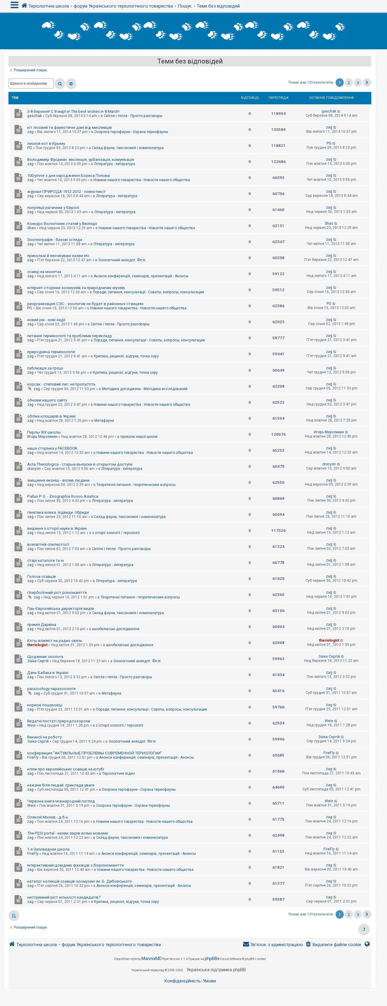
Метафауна (104, 420)
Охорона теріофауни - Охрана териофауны (131, 132)
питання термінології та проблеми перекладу (69, 336)
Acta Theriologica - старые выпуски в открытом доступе (79, 464)
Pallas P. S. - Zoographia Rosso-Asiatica (62, 496)
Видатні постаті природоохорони (58, 721)
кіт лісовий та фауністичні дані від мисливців (69, 127)
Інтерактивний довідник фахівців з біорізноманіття (75, 865)
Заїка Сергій (38, 661)
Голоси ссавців (41, 576)
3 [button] (358, 82)
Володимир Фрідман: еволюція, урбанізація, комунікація (80, 159)
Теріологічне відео (118, 773)
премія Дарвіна (41, 624)
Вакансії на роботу (44, 737)
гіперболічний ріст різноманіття (57, 592)
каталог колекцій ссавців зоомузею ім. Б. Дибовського (79, 881)
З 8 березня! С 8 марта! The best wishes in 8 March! (73, 111)
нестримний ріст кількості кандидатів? (64, 897)
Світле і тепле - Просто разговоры (133, 116)
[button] (367, 82)
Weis (31, 725)
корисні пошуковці (44, 705)
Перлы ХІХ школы (44, 432)
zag (30, 132)
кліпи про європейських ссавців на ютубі (65, 769)
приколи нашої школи (139, 437)
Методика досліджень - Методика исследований (144, 389)
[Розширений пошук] (71, 83)
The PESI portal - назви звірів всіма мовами (67, 833)
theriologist (37, 645)
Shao (31, 228)
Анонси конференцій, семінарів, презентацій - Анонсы (141, 276)
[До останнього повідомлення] (339, 111)
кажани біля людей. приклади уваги (60, 785)
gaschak (34, 116)
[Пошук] (59, 83)
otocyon (34, 469)
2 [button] (349, 82)
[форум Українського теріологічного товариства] (193, 31)
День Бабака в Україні (47, 672)
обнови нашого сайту (47, 400)
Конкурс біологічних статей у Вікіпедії (62, 223)
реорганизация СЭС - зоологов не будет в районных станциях (85, 303)
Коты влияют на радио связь (54, 640)
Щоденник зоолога (45, 656)
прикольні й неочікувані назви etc (58, 255)
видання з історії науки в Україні (57, 528)
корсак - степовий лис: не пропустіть (61, 384)
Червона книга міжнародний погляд (61, 801)
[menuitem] (333, 945)
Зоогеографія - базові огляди (54, 239)
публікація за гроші (45, 368)
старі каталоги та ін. (46, 560)
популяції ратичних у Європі (53, 207)
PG (29, 148)
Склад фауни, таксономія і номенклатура (128, 148)
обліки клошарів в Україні (51, 416)
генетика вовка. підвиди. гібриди (58, 512)
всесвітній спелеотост (48, 544)
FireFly (32, 757)
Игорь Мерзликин (42, 437)
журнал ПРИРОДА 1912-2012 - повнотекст (66, 191)
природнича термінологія (51, 352)
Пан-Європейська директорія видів (60, 608)
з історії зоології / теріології (116, 533)
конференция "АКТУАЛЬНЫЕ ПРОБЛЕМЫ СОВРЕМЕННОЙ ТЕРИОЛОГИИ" (94, 753)
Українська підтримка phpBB (216, 969)
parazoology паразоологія (51, 688)
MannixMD (151, 958)
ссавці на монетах (44, 271)
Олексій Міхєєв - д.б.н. (48, 817)
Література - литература (114, 164)
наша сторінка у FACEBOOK (52, 448)
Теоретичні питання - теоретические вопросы (136, 485)
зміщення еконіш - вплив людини (58, 480)
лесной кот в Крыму (46, 143)
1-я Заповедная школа (48, 849)
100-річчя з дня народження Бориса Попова (68, 175)
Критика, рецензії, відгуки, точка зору (126, 356)
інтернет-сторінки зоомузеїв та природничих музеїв (76, 287)
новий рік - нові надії (46, 319)
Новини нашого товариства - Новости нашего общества (141, 180)
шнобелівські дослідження (115, 629)
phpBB (211, 958)
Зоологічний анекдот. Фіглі (121, 260)
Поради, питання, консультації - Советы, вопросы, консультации (148, 292)
